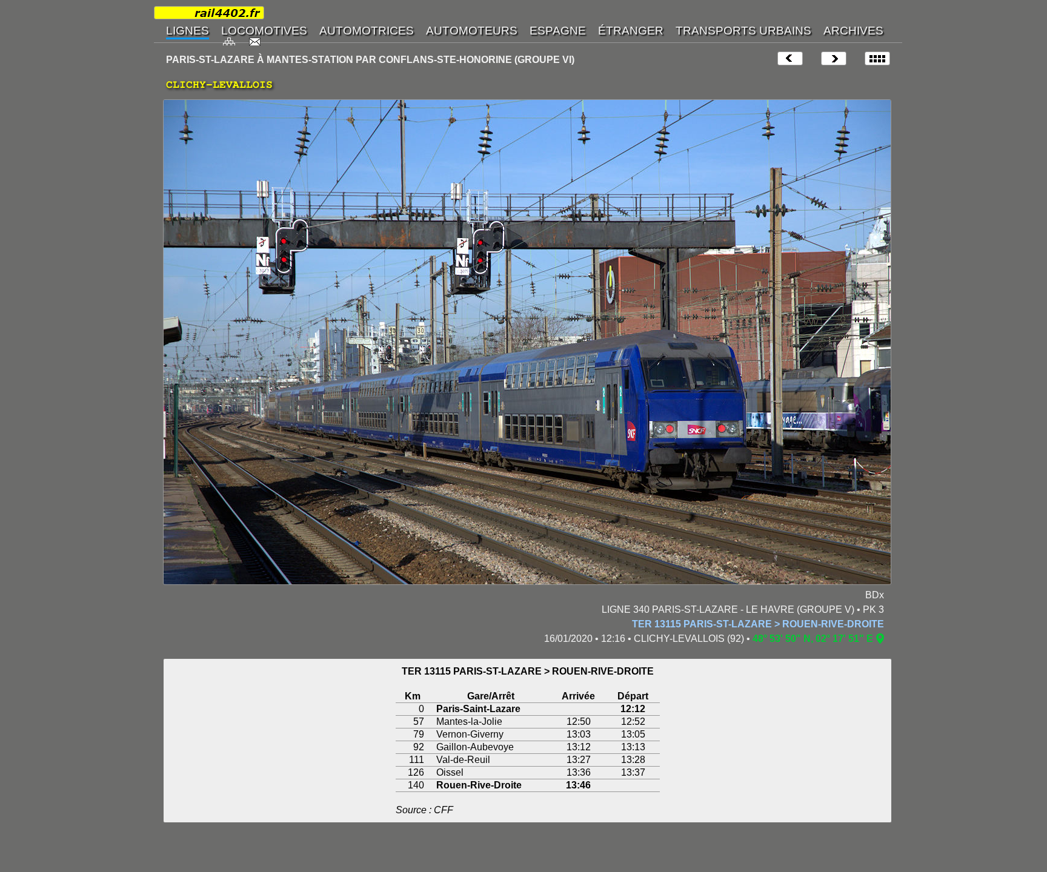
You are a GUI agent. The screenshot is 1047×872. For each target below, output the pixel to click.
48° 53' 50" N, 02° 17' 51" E (813, 638)
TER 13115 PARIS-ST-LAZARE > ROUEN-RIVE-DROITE (758, 624)
